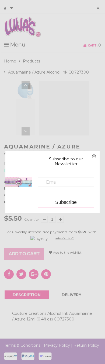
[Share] (9, 274)
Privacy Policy (57, 345)
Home (10, 61)
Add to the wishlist (67, 252)
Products (31, 61)
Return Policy (86, 345)
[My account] (5, 8)
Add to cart (24, 253)
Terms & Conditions (22, 345)
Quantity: (32, 219)
